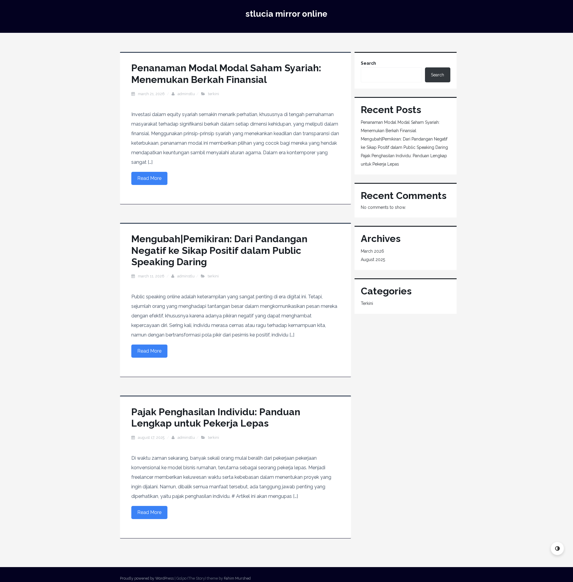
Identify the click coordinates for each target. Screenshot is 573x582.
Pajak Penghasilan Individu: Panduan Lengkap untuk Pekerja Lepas (215, 417)
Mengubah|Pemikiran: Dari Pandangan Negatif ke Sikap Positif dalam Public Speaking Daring (219, 250)
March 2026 (372, 251)
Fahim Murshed (237, 578)
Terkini (213, 94)
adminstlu (186, 94)
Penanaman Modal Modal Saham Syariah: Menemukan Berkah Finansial (226, 73)
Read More (149, 178)
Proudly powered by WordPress (147, 578)
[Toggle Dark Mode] (557, 548)
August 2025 (373, 259)
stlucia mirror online (286, 14)
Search (368, 63)
